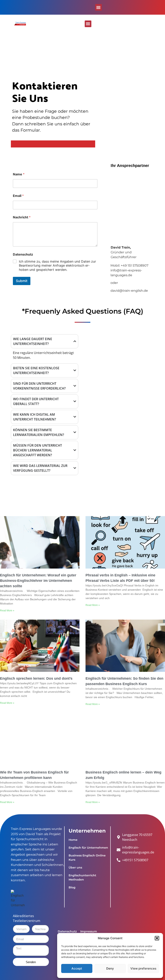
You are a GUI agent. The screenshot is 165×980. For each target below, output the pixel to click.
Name (19, 174)
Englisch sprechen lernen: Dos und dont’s (36, 678)
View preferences (143, 968)
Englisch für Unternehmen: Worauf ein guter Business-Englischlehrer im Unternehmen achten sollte (38, 580)
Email (18, 196)
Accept (76, 968)
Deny (110, 968)
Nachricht (22, 217)
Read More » (7, 610)
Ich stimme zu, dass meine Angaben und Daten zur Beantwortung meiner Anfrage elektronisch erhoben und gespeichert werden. (57, 265)
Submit (21, 281)
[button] (157, 938)
